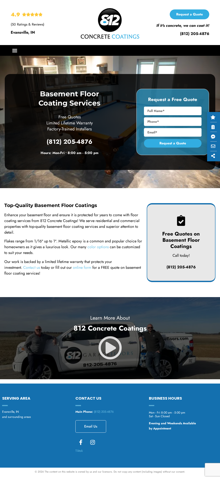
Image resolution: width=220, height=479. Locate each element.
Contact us (31, 267)
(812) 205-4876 (194, 33)
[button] (15, 50)
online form (82, 267)
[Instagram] (92, 442)
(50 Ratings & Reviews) (27, 24)
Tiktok (79, 451)
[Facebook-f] (80, 442)
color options (98, 247)
